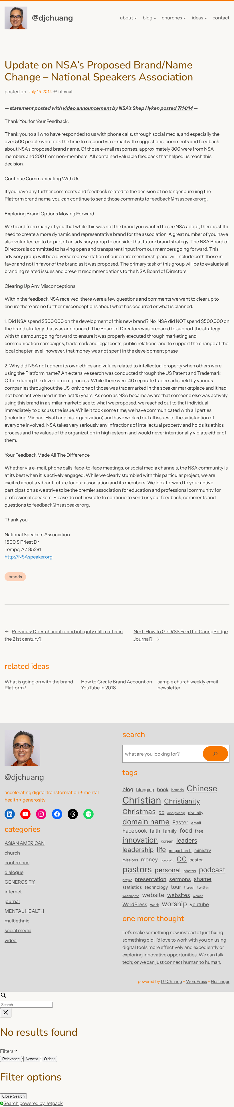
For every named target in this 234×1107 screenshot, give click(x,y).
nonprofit (167, 860)
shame (202, 879)
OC (182, 859)
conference (17, 862)
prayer (127, 880)
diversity (195, 812)
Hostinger (220, 981)
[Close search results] (5, 1012)
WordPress (134, 904)
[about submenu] (135, 18)
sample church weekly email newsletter (188, 684)
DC (161, 812)
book (162, 789)
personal (168, 870)
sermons (180, 879)
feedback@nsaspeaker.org (178, 199)
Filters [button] (15, 1051)
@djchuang (52, 18)
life (161, 849)
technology (156, 887)
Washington (130, 896)
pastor (196, 860)
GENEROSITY (20, 882)
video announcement (87, 108)
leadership (138, 849)
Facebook (134, 830)
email (196, 823)
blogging (145, 789)
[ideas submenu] (205, 18)
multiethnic (17, 921)
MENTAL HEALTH (24, 911)
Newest (32, 1059)
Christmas (139, 812)
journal (12, 901)
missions (130, 860)
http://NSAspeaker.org (29, 557)
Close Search (13, 1096)
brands (15, 576)
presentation (150, 879)
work (154, 904)
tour (176, 887)
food (186, 830)
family (170, 831)
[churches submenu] (184, 18)
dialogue (14, 872)
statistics (132, 887)
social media (18, 930)
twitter (203, 887)
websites (178, 895)
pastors (137, 869)
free (199, 831)
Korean (167, 841)
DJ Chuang (171, 981)
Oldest (49, 1059)
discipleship (176, 813)
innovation (140, 839)
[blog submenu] (155, 18)
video (11, 940)
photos (189, 871)
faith (155, 831)
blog (127, 789)
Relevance (11, 1059)
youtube (199, 904)
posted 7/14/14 (176, 108)
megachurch (180, 850)
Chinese (202, 788)
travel (189, 887)
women (198, 896)
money (149, 859)
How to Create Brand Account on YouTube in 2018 (116, 684)
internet (65, 91)
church (12, 853)
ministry (202, 850)
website (153, 894)
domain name (146, 821)
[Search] (215, 753)
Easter (180, 822)
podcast (212, 870)
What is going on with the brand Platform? (39, 684)
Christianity (182, 801)
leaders (186, 840)
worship (174, 904)
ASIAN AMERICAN (25, 843)
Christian (141, 800)
